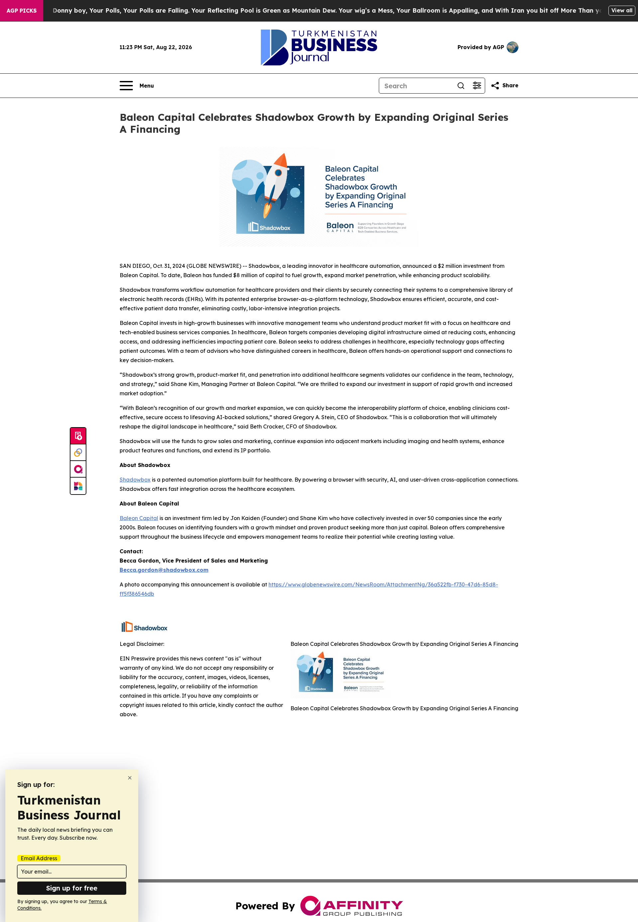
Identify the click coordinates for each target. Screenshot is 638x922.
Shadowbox (135, 479)
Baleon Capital (139, 518)
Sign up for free (71, 888)
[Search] (461, 85)
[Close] (130, 778)
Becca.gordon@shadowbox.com (164, 570)
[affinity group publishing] (78, 469)
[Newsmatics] (78, 486)
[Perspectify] (78, 452)
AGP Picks (22, 10)
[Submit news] (78, 436)
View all (621, 10)
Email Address (39, 858)
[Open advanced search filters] (477, 85)
